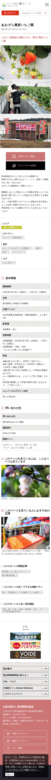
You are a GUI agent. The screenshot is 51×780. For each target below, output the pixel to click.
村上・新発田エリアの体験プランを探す (21, 592)
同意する (9, 774)
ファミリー (17, 252)
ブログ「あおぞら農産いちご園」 (18, 447)
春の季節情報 (8, 575)
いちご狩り (7, 262)
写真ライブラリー (20, 733)
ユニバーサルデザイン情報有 (15, 248)
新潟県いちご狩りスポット (14, 571)
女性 (4, 252)
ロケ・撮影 (17, 748)
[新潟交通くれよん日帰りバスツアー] (25, 646)
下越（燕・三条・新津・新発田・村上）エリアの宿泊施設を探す (23, 610)
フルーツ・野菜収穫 (11, 237)
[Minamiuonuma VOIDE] (25, 655)
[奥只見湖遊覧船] (25, 636)
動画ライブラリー (20, 740)
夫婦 (37, 248)
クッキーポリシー (13, 769)
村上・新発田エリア (11, 227)
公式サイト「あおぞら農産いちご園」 (20, 444)
